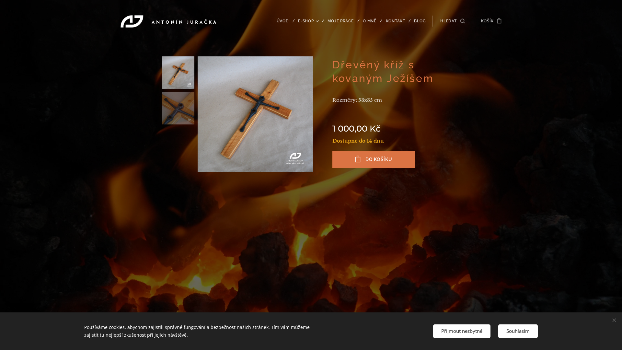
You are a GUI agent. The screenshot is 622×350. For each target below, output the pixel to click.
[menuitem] (285, 21)
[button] (452, 21)
